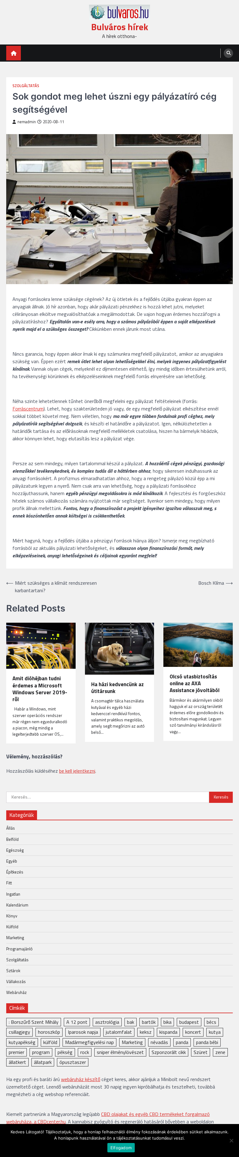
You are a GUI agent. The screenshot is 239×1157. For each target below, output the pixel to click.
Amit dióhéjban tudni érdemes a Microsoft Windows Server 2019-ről (39, 689)
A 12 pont (76, 1022)
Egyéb (11, 861)
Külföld (12, 927)
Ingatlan (13, 894)
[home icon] (13, 53)
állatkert (17, 1062)
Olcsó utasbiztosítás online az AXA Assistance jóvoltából (194, 683)
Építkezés (14, 872)
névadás (159, 1042)
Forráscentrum (28, 408)
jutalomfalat (119, 1032)
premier (16, 1052)
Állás (10, 828)
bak (130, 1022)
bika (167, 1022)
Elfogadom (121, 1147)
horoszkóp (49, 1032)
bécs (211, 1022)
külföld (50, 1042)
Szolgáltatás (25, 85)
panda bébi (207, 1042)
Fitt (9, 883)
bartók (149, 1022)
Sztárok (13, 970)
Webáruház (16, 992)
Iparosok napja (83, 1032)
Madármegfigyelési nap (89, 1042)
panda (182, 1042)
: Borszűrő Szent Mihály (34, 1022)
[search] (228, 53)
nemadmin (26, 122)
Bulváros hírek (119, 27)
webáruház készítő (80, 1079)
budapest (189, 1022)
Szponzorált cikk (169, 1052)
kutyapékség (22, 1042)
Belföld (12, 839)
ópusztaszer (72, 1062)
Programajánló (19, 949)
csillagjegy (19, 1032)
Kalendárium (17, 905)
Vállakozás (16, 981)
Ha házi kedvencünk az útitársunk (117, 688)
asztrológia (107, 1022)
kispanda (168, 1032)
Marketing (15, 937)
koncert (193, 1032)
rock (84, 1052)
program (41, 1052)
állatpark (43, 1062)
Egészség (15, 850)
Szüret (201, 1052)
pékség (65, 1052)
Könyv (11, 916)
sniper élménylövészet (120, 1052)
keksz (146, 1032)
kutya (215, 1032)
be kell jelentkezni (77, 771)
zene (220, 1052)
